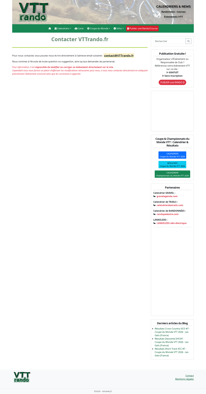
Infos (119, 28)
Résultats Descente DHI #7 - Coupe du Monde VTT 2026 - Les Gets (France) (171, 342)
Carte (80, 28)
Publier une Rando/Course (143, 28)
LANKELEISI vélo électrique (172, 223)
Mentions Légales (184, 379)
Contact (190, 375)
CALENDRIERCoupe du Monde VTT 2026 (172, 155)
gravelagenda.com (167, 196)
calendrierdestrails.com (170, 205)
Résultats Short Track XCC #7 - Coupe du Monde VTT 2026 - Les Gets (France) (171, 352)
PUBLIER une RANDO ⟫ (172, 82)
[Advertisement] (170, 110)
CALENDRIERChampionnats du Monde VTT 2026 (172, 174)
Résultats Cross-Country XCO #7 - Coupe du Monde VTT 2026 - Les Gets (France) (172, 332)
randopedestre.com (168, 214)
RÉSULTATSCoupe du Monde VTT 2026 (172, 164)
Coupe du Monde (98, 28)
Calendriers (63, 28)
